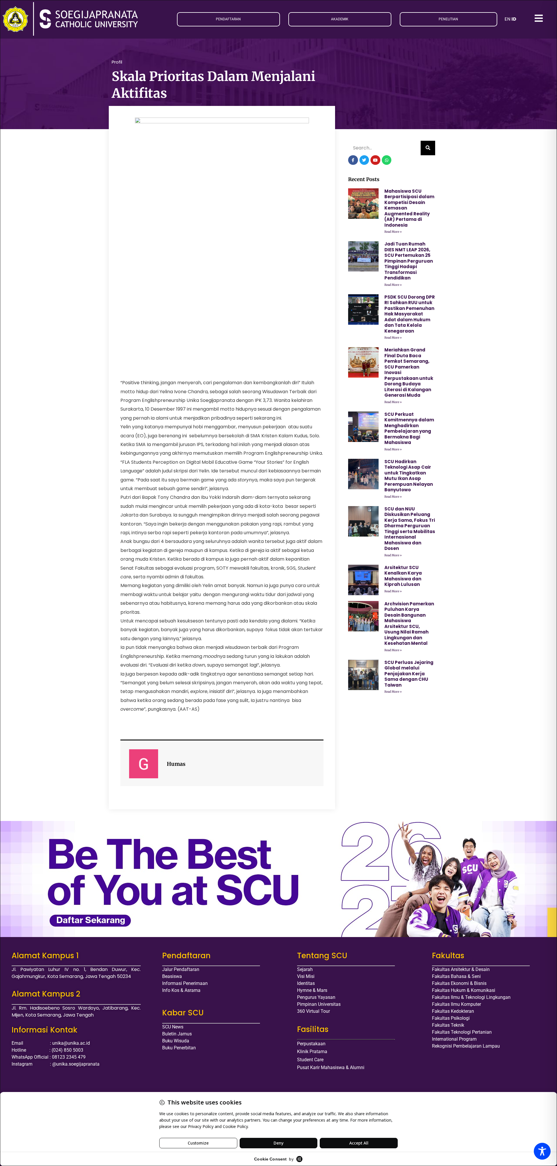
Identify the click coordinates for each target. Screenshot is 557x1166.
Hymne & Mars (312, 990)
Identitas (306, 983)
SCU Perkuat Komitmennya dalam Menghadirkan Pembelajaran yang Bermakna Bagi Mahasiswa (409, 428)
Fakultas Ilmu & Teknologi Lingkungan (471, 997)
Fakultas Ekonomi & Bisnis (459, 983)
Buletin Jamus (177, 1034)
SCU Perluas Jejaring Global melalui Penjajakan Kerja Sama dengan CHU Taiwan (408, 673)
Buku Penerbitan (179, 1048)
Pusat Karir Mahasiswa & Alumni (330, 1067)
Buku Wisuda (175, 1041)
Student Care (310, 1059)
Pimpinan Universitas (319, 1004)
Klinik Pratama (312, 1051)
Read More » (393, 232)
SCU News (172, 1027)
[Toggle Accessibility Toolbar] (542, 1151)
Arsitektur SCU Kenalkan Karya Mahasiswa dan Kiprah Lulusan (403, 576)
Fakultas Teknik (448, 1025)
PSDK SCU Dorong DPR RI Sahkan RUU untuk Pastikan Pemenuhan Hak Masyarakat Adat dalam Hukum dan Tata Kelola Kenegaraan (409, 314)
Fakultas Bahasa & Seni (456, 976)
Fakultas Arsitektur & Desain (461, 969)
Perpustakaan (311, 1043)
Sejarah (305, 969)
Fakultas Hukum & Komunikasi (463, 990)
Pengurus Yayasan (316, 997)
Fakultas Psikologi (451, 1018)
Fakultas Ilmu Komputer (456, 1004)
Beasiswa (172, 976)
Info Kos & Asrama (181, 990)
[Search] (428, 148)
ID (513, 19)
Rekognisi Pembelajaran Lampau (466, 1046)
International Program (454, 1039)
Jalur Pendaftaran (180, 969)
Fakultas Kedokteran (453, 1011)
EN (507, 19)
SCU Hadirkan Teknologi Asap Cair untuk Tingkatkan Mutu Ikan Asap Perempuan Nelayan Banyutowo (408, 476)
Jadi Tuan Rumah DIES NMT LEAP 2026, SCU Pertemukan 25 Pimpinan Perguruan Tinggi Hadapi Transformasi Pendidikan (408, 261)
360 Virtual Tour (313, 1011)
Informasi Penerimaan (185, 983)
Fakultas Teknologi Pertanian (462, 1032)
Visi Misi (305, 976)
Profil (117, 62)
